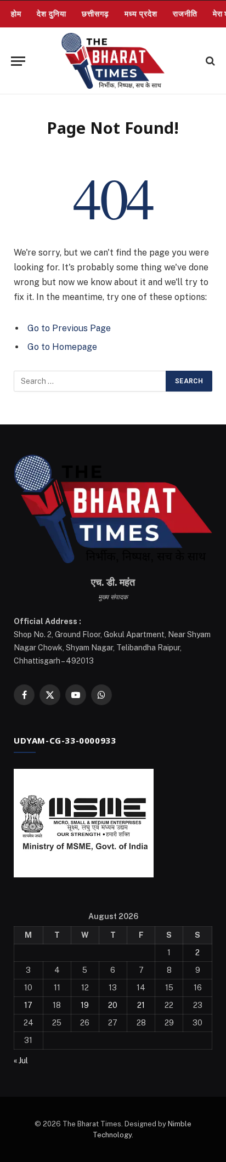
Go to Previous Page (69, 328)
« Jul (21, 1060)
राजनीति (185, 13)
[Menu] (18, 61)
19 (85, 1005)
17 (28, 1005)
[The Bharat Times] (112, 60)
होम (16, 13)
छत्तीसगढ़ (95, 13)
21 (141, 1005)
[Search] (209, 61)
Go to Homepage (62, 347)
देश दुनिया (51, 13)
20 (112, 1005)
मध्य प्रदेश (141, 13)
